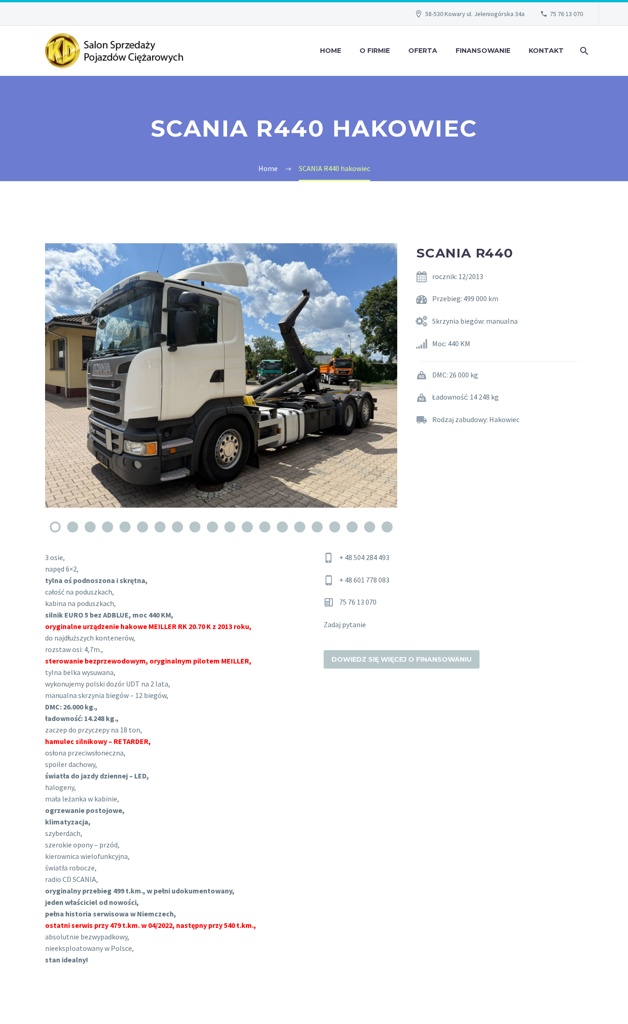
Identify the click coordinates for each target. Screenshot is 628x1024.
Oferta (422, 50)
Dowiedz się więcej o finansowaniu (401, 659)
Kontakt (546, 50)
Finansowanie (483, 50)
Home (330, 50)
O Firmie (375, 50)
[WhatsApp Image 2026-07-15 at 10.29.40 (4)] (221, 375)
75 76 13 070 (566, 14)
